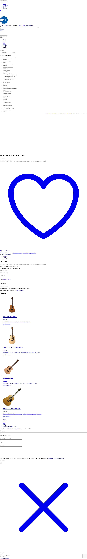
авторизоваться (20, 290)
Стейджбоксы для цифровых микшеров (10, 88)
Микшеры (5, 7)
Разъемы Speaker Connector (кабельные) (10, 74)
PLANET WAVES (7, 254)
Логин (1, 10)
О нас (4, 43)
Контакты (5, 47)
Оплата (4, 44)
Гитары (4, 4)
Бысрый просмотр (6, 324)
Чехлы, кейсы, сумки (6, 96)
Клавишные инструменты (7, 91)
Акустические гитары (6, 60)
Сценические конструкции (7, 105)
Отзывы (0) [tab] (5, 258)
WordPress (10, 428)
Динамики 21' (5, 83)
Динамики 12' (5, 62)
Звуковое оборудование (7, 93)
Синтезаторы (5, 5)
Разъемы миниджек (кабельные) (8, 79)
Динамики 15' (5, 68)
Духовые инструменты (7, 102)
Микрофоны (5, 6)
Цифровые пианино (6, 82)
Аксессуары (5, 111)
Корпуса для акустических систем (9, 76)
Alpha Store (17, 428)
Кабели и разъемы (6, 94)
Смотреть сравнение (4, 558)
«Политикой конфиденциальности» (56, 458)
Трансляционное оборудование (8, 108)
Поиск (14, 52)
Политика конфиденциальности (9, 426)
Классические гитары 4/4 (7, 73)
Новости (4, 46)
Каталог (4, 40)
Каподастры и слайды (69, 113)
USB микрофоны (6, 59)
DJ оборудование (6, 97)
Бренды (4, 41)
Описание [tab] (5, 256)
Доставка (5, 45)
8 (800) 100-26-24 (4, 25)
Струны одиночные (6, 70)
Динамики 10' (5, 71)
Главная (4, 39)
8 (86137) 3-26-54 (21, 25)
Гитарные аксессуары (58, 113)
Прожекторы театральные (7, 80)
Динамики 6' (5, 65)
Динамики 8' (5, 85)
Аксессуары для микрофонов (8, 67)
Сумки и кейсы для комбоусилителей (9, 57)
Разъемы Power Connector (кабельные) (9, 77)
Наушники (5, 8)
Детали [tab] (4, 257)
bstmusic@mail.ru (29, 25)
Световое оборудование (7, 103)
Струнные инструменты (7, 106)
